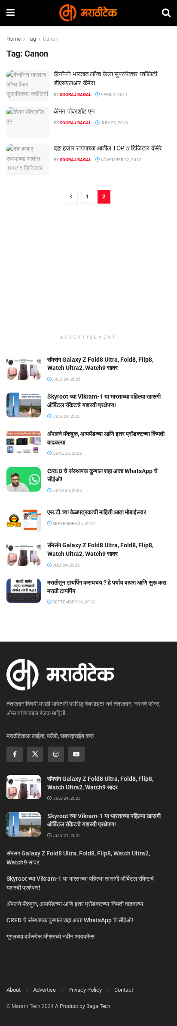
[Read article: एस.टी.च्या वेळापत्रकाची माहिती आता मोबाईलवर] (23, 520)
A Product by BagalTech (82, 1006)
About (13, 990)
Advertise (44, 990)
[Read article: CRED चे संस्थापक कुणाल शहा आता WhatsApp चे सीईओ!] (23, 479)
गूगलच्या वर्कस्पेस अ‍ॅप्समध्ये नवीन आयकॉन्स (50, 936)
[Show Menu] (10, 13)
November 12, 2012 (120, 159)
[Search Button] (166, 13)
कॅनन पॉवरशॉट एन (74, 111)
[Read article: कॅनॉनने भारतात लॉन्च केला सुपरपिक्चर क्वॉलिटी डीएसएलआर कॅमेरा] (27, 85)
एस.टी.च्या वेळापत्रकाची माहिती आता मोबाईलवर (96, 512)
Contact (123, 990)
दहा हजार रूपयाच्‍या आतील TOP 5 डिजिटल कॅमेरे (108, 148)
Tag (31, 39)
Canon (50, 39)
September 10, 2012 (73, 602)
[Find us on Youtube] (76, 754)
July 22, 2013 (114, 122)
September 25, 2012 (73, 523)
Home (13, 39)
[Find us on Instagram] (56, 754)
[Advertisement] (88, 274)
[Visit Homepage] (88, 12)
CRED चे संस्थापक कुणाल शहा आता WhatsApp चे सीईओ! (69, 920)
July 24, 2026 (66, 565)
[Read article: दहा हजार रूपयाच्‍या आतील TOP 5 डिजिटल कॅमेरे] (27, 159)
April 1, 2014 (114, 94)
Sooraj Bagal (75, 94)
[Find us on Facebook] (14, 754)
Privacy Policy (85, 990)
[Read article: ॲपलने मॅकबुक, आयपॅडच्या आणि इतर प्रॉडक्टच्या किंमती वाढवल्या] (23, 442)
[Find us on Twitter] (35, 754)
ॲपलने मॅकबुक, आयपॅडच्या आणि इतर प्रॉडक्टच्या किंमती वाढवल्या (74, 903)
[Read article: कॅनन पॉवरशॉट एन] (27, 122)
